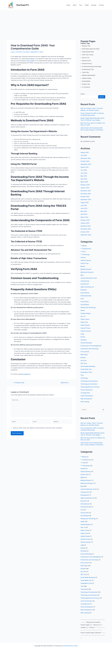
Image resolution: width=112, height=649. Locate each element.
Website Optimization (88, 75)
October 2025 (85, 161)
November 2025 (86, 158)
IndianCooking (85, 325)
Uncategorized (85, 393)
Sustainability (86, 81)
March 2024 (84, 217)
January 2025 (85, 188)
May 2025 (84, 176)
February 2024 (85, 220)
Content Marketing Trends (89, 278)
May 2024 (84, 211)
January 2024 (85, 223)
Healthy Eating (86, 78)
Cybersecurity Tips (88, 69)
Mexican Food (86, 60)
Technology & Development (89, 381)
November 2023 (86, 229)
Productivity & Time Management (91, 346)
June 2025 (84, 173)
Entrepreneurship (86, 296)
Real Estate (84, 354)
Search (83, 94)
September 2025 (86, 164)
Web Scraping (85, 401)
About (74, 5)
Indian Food (84, 322)
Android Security (86, 260)
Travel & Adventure (86, 390)
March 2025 (84, 182)
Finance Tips (86, 84)
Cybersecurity (85, 281)
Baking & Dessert (86, 269)
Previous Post (18, 382)
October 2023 (85, 232)
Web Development (86, 398)
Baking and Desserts (87, 272)
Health (87, 5)
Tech (80, 5)
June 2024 (84, 208)
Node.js (83, 337)
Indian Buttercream (88, 52)
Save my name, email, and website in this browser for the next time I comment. (37, 428)
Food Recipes (85, 304)
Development (85, 284)
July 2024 (84, 205)
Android (83, 257)
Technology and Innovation (89, 384)
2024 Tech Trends (87, 54)
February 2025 (85, 185)
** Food (83, 251)
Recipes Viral (86, 46)
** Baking (84, 245)
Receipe (93, 5)
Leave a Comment (16, 52)
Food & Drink (85, 301)
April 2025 (84, 179)
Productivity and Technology (89, 348)
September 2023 (86, 235)
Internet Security (86, 331)
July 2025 (84, 170)
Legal (82, 334)
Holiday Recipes (86, 313)
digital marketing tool (87, 287)
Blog (82, 275)
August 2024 (85, 202)
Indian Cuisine (85, 319)
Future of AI (85, 57)
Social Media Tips (86, 369)
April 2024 (84, 214)
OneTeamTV (22, 5)
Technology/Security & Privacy (90, 387)
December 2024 (86, 190)
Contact (101, 5)
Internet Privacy (87, 63)
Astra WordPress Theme (70, 646)
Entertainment (85, 293)
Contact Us (26, 374)
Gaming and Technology (88, 307)
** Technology (85, 254)
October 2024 (85, 196)
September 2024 (86, 199)
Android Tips (85, 263)
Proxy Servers (85, 351)
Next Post (65, 382)
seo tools (83, 360)
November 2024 (86, 193)
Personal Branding (86, 343)
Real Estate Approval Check (90, 49)
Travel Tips (85, 72)
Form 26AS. (31, 60)
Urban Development (87, 396)
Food (82, 298)
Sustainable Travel (86, 372)
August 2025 (85, 167)
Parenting (84, 340)
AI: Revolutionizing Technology (91, 66)
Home (68, 5)
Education (84, 290)
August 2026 (85, 152)
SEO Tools (84, 363)
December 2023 (86, 226)
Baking (83, 266)
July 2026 (84, 155)
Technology (84, 378)
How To (83, 316)
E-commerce (86, 87)
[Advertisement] (56, 22)
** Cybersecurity (86, 248)
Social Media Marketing (88, 366)
